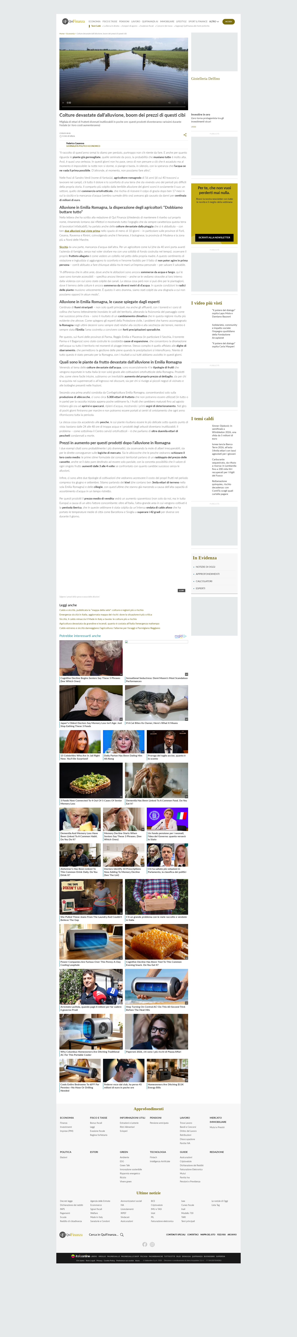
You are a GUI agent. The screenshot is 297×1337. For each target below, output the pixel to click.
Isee (183, 1201)
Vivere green (126, 1182)
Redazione (217, 1152)
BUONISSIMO (209, 1256)
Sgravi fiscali (96, 1209)
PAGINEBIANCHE (156, 1256)
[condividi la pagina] (185, 135)
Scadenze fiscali (147, 26)
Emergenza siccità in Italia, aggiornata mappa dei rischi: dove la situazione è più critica (105, 614)
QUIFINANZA (197, 1256)
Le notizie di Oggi (220, 1201)
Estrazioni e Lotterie (129, 1123)
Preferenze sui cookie (125, 1261)
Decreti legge (66, 1201)
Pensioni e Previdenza (190, 1182)
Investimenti (66, 1127)
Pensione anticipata (159, 1123)
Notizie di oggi (205, 567)
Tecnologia (158, 1152)
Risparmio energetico (130, 1174)
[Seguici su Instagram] (152, 1244)
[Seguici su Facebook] (144, 1244)
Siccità (63, 247)
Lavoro (135, 22)
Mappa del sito (207, 1235)
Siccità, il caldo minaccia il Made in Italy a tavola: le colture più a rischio (98, 619)
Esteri (94, 1152)
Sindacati (125, 1217)
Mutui (183, 1174)
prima (82, 231)
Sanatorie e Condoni (100, 1221)
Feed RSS (221, 1235)
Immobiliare (167, 22)
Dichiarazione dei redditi (71, 1205)
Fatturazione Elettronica (191, 1170)
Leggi (92, 1127)
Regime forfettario (98, 1135)
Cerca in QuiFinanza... (103, 1234)
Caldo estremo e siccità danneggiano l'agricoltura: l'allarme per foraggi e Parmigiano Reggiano (109, 628)
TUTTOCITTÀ (169, 1256)
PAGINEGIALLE (113, 1256)
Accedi (228, 21)
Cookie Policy (109, 1261)
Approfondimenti (208, 574)
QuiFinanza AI (150, 22)
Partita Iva (185, 1178)
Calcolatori (204, 581)
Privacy (99, 1261)
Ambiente (124, 1157)
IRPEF (123, 1213)
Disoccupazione (187, 1139)
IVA (122, 1205)
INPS (62, 1209)
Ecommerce (96, 1205)
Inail (183, 1209)
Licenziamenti (127, 1209)
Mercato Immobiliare (218, 1120)
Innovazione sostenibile (131, 1170)
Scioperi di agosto (129, 26)
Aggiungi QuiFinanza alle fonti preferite (192, 26)
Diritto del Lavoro (188, 1131)
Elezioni (63, 1157)
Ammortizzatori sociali (131, 1201)
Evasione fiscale (97, 1131)
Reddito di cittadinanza (71, 1221)
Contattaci (193, 1235)
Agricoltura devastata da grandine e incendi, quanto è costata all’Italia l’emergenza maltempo (109, 623)
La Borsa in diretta (111, 26)
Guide (184, 1152)
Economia (95, 22)
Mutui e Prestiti (217, 1127)
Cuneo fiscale (187, 1205)
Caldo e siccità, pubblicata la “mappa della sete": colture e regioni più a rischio (101, 610)
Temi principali (188, 1221)
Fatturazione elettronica (162, 1221)
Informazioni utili (132, 1118)
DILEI (178, 1256)
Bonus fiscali (96, 1123)
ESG (122, 1161)
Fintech (153, 1157)
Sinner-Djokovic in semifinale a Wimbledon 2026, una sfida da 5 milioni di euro (224, 432)
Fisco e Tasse (110, 22)
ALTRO (212, 22)
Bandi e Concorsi (188, 1127)
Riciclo (123, 1178)
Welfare (94, 1213)
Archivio (232, 1235)
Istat (153, 1213)
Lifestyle (181, 22)
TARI (183, 1217)
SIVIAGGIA (186, 1256)
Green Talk (125, 1166)
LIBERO (94, 1256)
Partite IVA (185, 1143)
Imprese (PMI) (66, 1131)
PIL (152, 1217)
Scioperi (123, 1131)
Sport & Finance (198, 22)
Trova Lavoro (186, 1123)
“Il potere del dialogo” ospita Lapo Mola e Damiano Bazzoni (223, 313)
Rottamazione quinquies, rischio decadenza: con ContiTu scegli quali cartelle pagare (222, 487)
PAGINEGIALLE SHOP (130, 1256)
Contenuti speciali (175, 1235)
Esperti (200, 588)
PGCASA (144, 1256)
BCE (153, 1201)
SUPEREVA (220, 1256)
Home (61, 34)
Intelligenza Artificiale (160, 1161)
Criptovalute (186, 1161)
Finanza (63, 1123)
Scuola (63, 1217)
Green (124, 1152)
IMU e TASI (156, 1209)
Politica (65, 1152)
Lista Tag (216, 1205)
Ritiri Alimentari (127, 1127)
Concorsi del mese (164, 26)
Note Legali (90, 1261)
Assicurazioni (186, 1157)
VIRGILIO (102, 1256)
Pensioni (124, 22)
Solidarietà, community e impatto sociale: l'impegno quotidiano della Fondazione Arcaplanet (224, 331)
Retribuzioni (185, 1135)
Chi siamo (80, 1261)
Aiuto (137, 1261)
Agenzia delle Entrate (100, 1201)
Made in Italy (96, 1217)
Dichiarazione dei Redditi (192, 1166)
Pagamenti (65, 1213)
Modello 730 (187, 1213)
